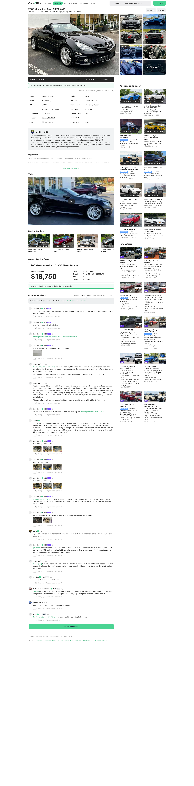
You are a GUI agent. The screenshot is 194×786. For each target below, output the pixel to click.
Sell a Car (57, 3)
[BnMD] (38, 272)
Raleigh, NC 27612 (48, 118)
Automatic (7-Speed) (42, 636)
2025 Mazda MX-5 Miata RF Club (128, 200)
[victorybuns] (30, 602)
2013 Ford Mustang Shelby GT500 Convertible (153, 107)
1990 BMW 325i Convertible (125, 136)
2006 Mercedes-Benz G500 (85, 251)
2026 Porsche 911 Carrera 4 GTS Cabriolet (129, 107)
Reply (40, 316)
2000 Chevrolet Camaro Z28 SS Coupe (152, 230)
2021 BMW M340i (150, 366)
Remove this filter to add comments (73, 301)
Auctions (48, 3)
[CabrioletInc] (43, 122)
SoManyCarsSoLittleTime (41, 589)
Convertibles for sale (101, 641)
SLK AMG (45, 100)
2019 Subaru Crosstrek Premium (152, 261)
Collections (77, 3)
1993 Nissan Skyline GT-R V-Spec (128, 261)
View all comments (71, 627)
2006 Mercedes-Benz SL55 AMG (36, 251)
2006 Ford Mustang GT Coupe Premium (128, 367)
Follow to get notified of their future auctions (52, 286)
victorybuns (37, 602)
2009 (70, 636)
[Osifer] (30, 531)
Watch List (68, 3)
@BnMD (36, 591)
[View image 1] (37, 353)
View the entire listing (70, 168)
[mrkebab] (30, 577)
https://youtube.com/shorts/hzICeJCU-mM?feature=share (55, 337)
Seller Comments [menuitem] (98, 295)
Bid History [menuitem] (110, 295)
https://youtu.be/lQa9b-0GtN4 (92, 412)
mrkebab (36, 577)
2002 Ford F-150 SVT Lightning (127, 405)
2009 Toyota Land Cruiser (153, 200)
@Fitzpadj (36, 548)
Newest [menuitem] (76, 295)
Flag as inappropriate (53, 316)
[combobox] (130, 3)
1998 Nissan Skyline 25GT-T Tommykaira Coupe (151, 137)
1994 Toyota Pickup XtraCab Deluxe (150, 330)
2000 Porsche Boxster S (152, 295)
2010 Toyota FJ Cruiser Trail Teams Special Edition (129, 168)
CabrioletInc (49, 122)
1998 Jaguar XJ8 (125, 295)
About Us (93, 3)
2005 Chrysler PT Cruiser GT (153, 168)
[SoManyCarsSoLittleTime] (30, 588)
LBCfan (35, 420)
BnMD (41, 272)
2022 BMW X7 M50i (126, 330)
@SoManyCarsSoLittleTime (43, 499)
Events (85, 3)
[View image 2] (47, 449)
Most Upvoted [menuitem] (86, 295)
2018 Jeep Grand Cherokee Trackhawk (151, 405)
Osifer (35, 531)
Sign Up (160, 3)
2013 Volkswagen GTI (127, 229)
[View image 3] (57, 449)
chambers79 (37, 364)
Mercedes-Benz (48, 96)
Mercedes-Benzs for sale (60, 641)
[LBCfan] (30, 420)
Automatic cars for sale (43, 641)
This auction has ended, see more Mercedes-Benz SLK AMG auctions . (59, 86)
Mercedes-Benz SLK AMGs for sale (81, 641)
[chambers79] (30, 364)
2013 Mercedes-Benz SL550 (109, 251)
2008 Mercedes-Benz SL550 (61, 251)
